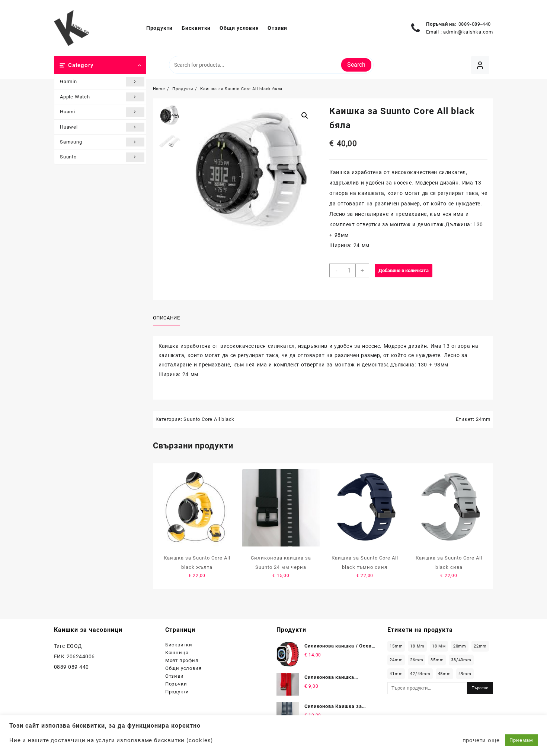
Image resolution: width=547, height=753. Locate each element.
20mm (459, 646)
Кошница (177, 652)
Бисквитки (178, 645)
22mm (480, 646)
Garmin (68, 81)
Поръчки (176, 684)
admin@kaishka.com (468, 32)
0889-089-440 (474, 24)
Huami (67, 111)
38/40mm (461, 660)
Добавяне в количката (403, 270)
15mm (396, 646)
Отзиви (174, 676)
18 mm (417, 646)
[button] (304, 115)
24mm (483, 419)
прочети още (481, 740)
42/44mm (420, 673)
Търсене (480, 688)
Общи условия (183, 668)
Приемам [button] (521, 740)
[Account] (480, 65)
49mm (464, 673)
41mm (396, 673)
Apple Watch (75, 97)
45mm (444, 673)
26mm (416, 660)
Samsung (71, 142)
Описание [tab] (166, 318)
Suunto (68, 157)
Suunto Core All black (208, 419)
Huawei (69, 127)
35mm (437, 660)
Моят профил (182, 660)
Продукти (177, 691)
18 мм (439, 646)
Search (356, 64)
